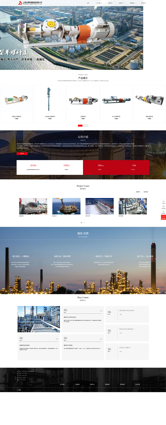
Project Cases (83, 186)
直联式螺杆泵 (149, 116)
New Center (83, 297)
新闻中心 (121, 3)
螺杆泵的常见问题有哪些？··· (127, 329)
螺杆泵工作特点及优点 (70, 317)
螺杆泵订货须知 (68, 345)
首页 (88, 3)
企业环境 (137, 384)
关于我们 (99, 3)
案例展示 (132, 3)
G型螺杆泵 (83, 116)
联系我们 (143, 3)
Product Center (83, 74)
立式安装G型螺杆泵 (50, 116)
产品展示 (110, 3)
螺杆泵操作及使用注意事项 (126, 310)
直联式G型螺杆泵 (16, 116)
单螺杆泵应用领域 (24, 345)
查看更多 (22, 153)
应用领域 (146, 191)
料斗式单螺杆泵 (116, 116)
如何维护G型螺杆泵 (124, 347)
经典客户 (138, 191)
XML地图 (19, 389)
